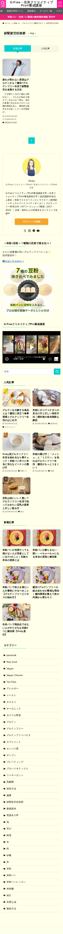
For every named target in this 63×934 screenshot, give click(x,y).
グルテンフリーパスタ (19, 735)
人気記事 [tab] (45, 48)
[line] (33, 230)
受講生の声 (13, 815)
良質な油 (11, 902)
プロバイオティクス (17, 768)
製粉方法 (11, 908)
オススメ (11, 702)
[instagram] (29, 230)
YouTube (11, 682)
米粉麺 (10, 888)
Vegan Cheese (15, 675)
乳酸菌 (10, 782)
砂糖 (9, 855)
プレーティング (15, 762)
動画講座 (11, 808)
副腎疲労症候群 (15, 802)
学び (9, 828)
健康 (9, 795)
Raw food (12, 662)
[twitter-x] (25, 230)
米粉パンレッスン (16, 882)
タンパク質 (13, 748)
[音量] (44, 359)
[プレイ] (7, 359)
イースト (11, 695)
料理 (9, 835)
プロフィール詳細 (31, 221)
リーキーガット (15, 775)
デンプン (11, 755)
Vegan (10, 668)
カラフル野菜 (14, 715)
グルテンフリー (15, 728)
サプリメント (14, 742)
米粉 (9, 868)
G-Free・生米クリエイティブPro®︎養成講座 (31, 4)
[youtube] (38, 230)
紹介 (9, 895)
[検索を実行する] (57, 371)
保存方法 (11, 788)
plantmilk (11, 655)
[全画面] (50, 359)
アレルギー (13, 688)
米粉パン (11, 875)
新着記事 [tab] (17, 48)
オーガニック (14, 708)
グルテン (11, 722)
